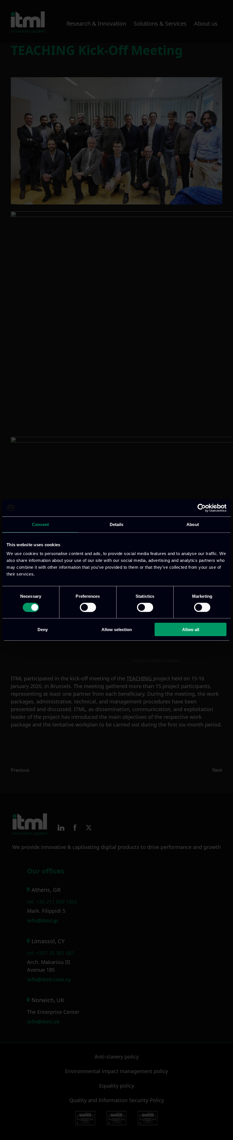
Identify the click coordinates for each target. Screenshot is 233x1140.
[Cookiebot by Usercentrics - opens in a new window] (201, 508)
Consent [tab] (40, 524)
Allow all (190, 629)
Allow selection (116, 629)
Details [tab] (117, 524)
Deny (43, 629)
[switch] (88, 607)
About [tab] (192, 524)
